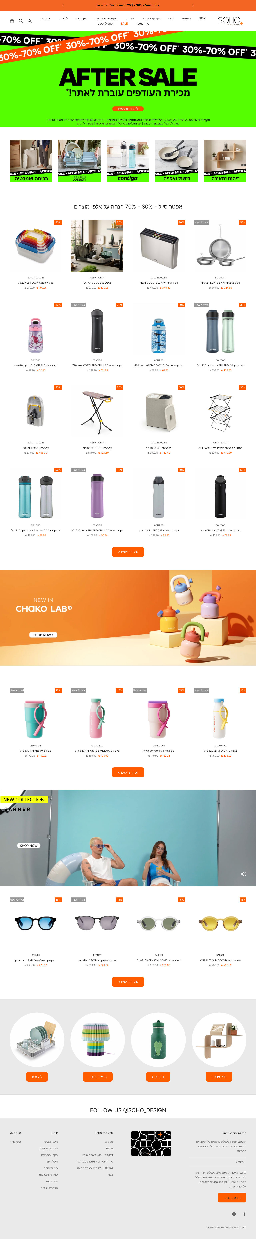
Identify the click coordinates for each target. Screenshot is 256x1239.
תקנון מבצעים (49, 1155)
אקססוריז (81, 18)
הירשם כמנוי (232, 1198)
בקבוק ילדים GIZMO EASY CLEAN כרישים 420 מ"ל (158, 365)
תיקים (130, 18)
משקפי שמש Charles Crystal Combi (159, 960)
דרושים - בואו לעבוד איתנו (97, 1155)
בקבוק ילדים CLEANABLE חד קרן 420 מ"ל (36, 365)
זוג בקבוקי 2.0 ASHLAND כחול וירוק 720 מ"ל (220, 365)
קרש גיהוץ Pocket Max (35, 447)
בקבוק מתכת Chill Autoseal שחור (220, 530)
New (202, 18)
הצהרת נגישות (49, 1187)
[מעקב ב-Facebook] (244, 1214)
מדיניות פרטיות (48, 1148)
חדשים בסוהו (98, 1077)
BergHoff (220, 277)
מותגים (186, 18)
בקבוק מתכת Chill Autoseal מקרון (159, 530)
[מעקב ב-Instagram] (234, 1214)
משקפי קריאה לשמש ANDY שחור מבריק (35, 960)
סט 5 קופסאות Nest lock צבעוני (36, 282)
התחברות (15, 1141)
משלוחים (52, 1161)
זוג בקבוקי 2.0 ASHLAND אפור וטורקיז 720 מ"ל (35, 530)
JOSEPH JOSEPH (159, 277)
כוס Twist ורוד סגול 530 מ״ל (158, 750)
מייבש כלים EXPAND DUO (97, 282)
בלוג (110, 1174)
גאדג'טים (46, 18)
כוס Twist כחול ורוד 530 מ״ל (35, 750)
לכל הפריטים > (128, 552)
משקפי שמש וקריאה (107, 18)
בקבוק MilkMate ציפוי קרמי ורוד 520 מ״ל (97, 750)
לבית (171, 18)
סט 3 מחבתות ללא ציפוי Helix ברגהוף (220, 282)
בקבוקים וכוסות (151, 18)
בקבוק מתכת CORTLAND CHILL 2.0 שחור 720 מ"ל (97, 365)
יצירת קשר (51, 1181)
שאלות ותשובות (48, 1174)
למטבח (37, 1077)
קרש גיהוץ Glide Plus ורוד (97, 447)
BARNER (220, 955)
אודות (109, 1148)
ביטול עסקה (51, 1168)
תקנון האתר (51, 1141)
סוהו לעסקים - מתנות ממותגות (94, 1161)
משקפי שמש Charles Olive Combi (220, 960)
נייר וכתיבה (142, 23)
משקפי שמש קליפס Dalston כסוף (97, 960)
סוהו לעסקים (105, 23)
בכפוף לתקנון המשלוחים (106, 3)
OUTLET (158, 1077)
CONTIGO (220, 360)
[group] (128, 79)
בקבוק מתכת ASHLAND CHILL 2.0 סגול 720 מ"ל (97, 530)
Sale (124, 23)
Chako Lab (220, 745)
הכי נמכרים (219, 1077)
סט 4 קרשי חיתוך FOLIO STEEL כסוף (159, 282)
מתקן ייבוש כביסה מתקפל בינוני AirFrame (220, 447)
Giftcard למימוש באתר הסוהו (95, 1168)
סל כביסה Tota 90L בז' (158, 447)
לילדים (64, 18)
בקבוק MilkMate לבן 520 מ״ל (220, 750)
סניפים (109, 1141)
